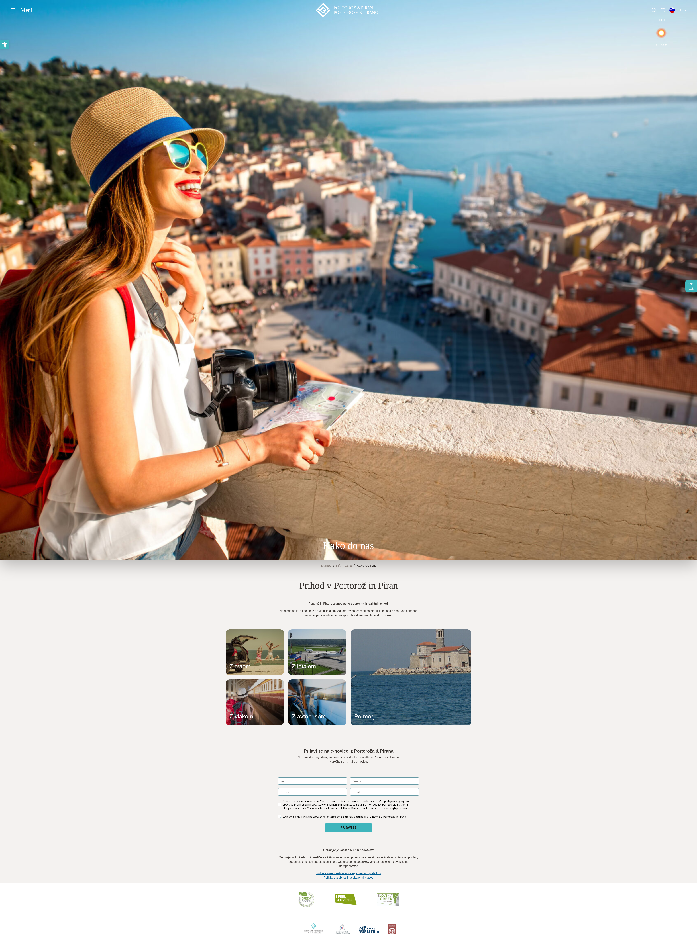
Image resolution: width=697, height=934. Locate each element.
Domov (326, 565)
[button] (4, 44)
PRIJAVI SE (348, 827)
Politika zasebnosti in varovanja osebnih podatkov (348, 873)
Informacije (344, 565)
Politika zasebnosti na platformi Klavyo (348, 877)
